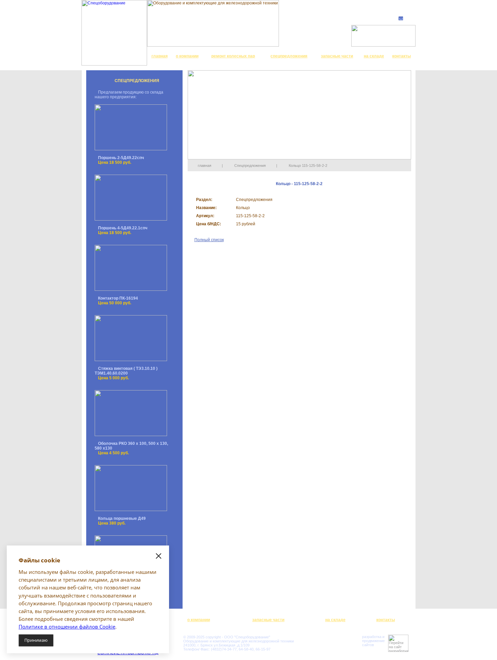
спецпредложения (288, 56)
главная (159, 56)
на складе (374, 56)
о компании (187, 56)
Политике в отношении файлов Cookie (67, 626)
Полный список (209, 239)
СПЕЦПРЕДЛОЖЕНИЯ (137, 80)
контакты (401, 56)
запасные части (337, 56)
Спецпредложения (250, 165)
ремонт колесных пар (233, 56)
